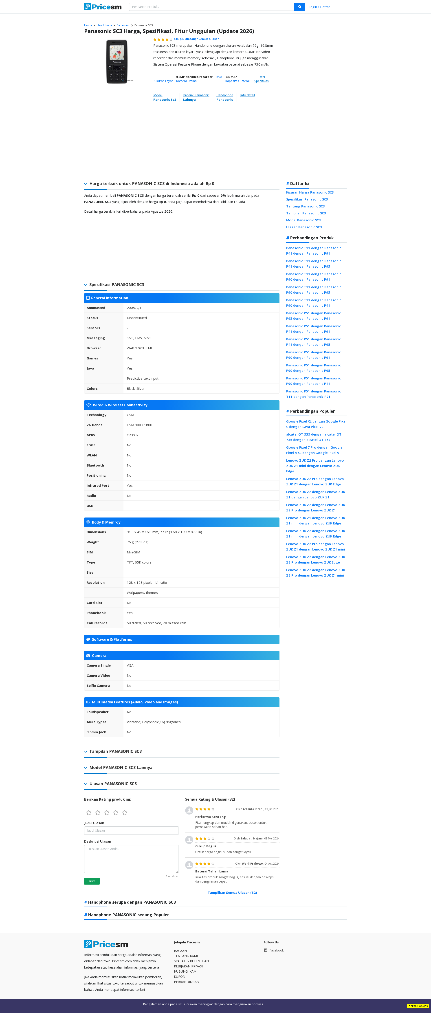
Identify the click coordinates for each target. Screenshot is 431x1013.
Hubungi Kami (185, 971)
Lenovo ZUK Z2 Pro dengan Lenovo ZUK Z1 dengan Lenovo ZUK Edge (315, 481)
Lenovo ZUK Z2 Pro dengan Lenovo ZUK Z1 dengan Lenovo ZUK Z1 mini (315, 546)
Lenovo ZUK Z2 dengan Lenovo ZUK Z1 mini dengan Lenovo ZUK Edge (315, 533)
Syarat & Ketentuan (191, 961)
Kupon (179, 976)
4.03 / (186, 39)
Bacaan (180, 951)
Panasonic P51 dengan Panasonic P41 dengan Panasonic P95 (313, 342)
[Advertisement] (316, 106)
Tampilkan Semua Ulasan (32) (232, 892)
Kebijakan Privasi (188, 966)
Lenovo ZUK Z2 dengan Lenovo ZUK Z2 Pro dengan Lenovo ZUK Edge (315, 559)
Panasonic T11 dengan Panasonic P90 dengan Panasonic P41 (313, 303)
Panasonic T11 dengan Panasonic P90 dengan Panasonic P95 (313, 290)
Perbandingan (186, 982)
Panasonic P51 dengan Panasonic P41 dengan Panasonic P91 (313, 329)
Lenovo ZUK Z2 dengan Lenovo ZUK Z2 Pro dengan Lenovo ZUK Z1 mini (315, 572)
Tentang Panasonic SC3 (305, 206)
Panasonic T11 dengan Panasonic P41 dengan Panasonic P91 (313, 250)
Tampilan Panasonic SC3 (306, 213)
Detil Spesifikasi (261, 79)
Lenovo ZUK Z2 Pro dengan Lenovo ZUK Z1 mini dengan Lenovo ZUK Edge (315, 465)
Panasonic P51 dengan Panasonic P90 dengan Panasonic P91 (313, 355)
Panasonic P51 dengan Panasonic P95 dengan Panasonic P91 (313, 316)
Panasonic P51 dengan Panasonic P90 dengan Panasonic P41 (313, 381)
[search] (299, 7)
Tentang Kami (186, 956)
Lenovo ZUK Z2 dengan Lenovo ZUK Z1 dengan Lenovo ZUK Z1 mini (315, 494)
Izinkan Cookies (418, 1006)
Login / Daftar (319, 6)
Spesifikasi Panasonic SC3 (307, 199)
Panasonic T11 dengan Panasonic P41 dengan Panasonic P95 (313, 264)
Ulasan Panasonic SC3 (304, 227)
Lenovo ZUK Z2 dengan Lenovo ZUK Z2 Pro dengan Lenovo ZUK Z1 (315, 507)
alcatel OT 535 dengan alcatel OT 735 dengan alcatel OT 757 (313, 437)
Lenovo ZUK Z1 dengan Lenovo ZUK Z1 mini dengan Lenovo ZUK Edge (315, 520)
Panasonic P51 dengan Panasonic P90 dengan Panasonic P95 (313, 368)
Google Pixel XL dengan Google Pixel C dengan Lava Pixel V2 (316, 424)
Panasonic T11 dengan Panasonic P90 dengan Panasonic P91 (313, 277)
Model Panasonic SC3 (303, 220)
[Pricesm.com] (103, 7)
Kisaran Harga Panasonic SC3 (310, 192)
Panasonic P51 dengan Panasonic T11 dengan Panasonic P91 (313, 394)
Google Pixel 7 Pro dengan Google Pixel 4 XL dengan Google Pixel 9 (314, 450)
